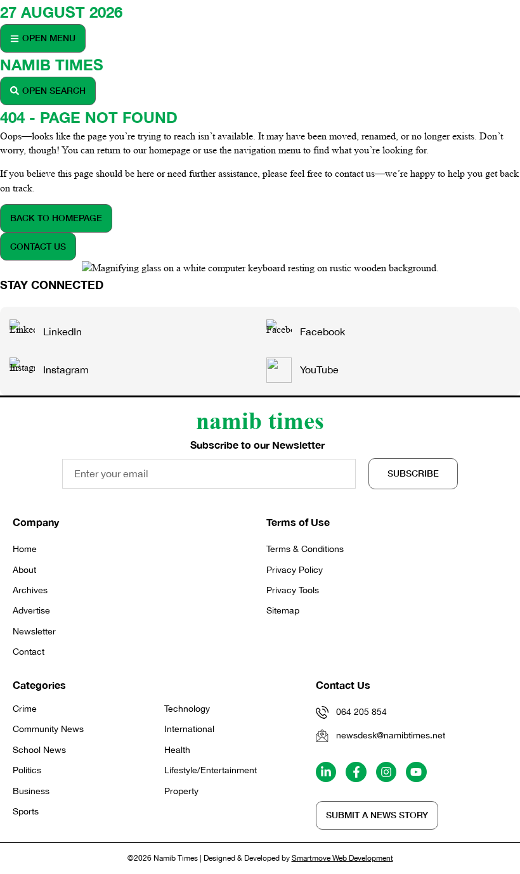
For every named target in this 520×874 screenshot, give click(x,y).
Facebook (322, 331)
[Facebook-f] (356, 772)
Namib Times (51, 65)
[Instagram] (386, 772)
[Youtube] (416, 772)
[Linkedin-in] (326, 772)
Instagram (66, 369)
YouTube (319, 369)
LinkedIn (62, 331)
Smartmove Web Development (342, 858)
